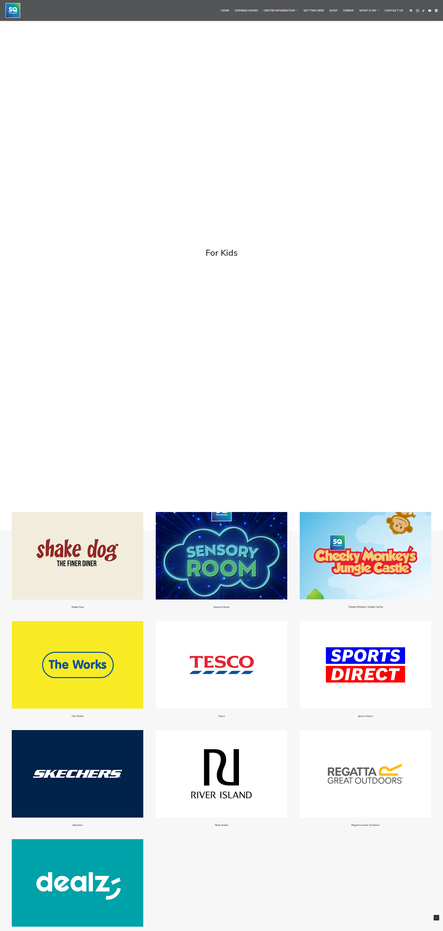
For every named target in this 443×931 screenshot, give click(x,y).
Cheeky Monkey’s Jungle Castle (365, 607)
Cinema (348, 10)
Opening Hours (246, 10)
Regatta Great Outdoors (365, 825)
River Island (221, 825)
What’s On (367, 10)
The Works (77, 716)
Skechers (78, 825)
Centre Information (279, 10)
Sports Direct (365, 716)
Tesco (221, 716)
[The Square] (13, 10)
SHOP (333, 10)
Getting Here (314, 10)
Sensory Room (221, 607)
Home (225, 10)
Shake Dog (77, 607)
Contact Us (394, 10)
